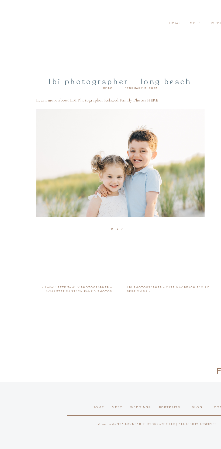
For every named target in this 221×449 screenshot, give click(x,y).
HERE (152, 100)
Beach (109, 88)
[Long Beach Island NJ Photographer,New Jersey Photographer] (120, 235)
